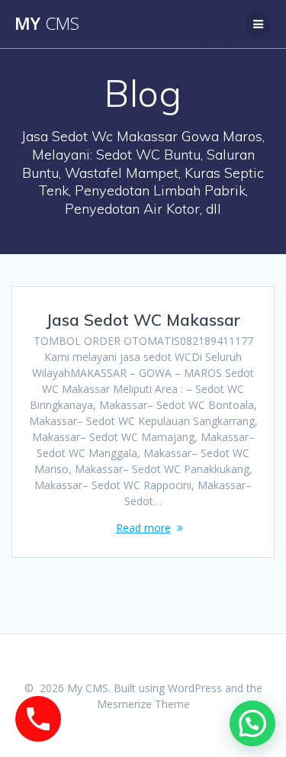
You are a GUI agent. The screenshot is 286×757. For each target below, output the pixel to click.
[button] (252, 723)
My (46, 23)
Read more (143, 527)
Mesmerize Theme (143, 704)
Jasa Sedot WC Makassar (143, 320)
